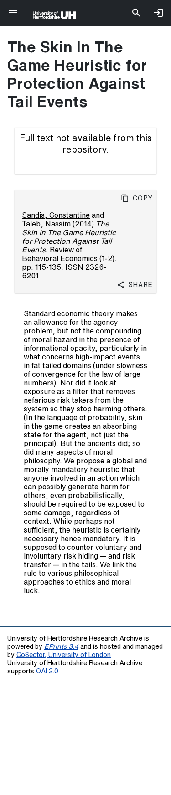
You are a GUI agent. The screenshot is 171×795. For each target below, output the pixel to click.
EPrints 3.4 (61, 646)
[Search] (136, 13)
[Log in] (158, 13)
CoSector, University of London (63, 654)
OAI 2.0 (47, 670)
